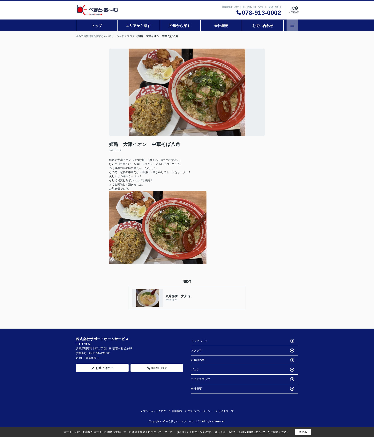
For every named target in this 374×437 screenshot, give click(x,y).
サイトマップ (226, 411)
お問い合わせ (262, 26)
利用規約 (177, 411)
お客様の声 (198, 360)
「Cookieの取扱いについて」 (252, 432)
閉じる (303, 431)
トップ (97, 26)
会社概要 (221, 26)
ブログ (195, 369)
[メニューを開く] (292, 25)
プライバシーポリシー (200, 411)
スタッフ (196, 350)
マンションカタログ (154, 411)
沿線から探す (179, 26)
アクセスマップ (200, 379)
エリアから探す (138, 26)
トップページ (199, 340)
